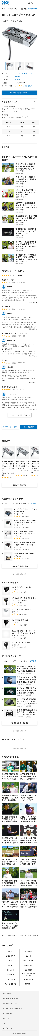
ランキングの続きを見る (19, 566)
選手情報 (24, 9)
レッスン (10, 9)
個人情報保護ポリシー (9, 1013)
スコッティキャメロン (23, 73)
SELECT (18, 76)
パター (17, 79)
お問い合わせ (7, 1018)
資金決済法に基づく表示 (10, 1003)
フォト (16, 9)
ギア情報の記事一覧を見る (20, 723)
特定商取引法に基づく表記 (11, 998)
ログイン (30, 3)
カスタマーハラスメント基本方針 (13, 1008)
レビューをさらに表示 (19, 415)
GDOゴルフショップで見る (19, 93)
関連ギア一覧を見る (19, 485)
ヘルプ (5, 1023)
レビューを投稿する (29, 427)
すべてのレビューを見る (10, 427)
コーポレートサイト (9, 1028)
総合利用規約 (7, 993)
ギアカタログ (32, 9)
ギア (3, 9)
